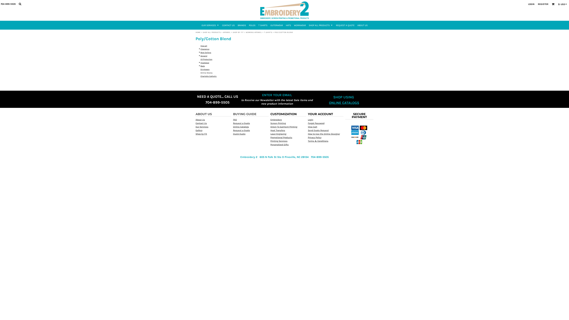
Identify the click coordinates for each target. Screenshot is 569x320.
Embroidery (276, 119)
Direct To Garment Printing (283, 126)
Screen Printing (278, 123)
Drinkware (205, 69)
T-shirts (268, 32)
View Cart (312, 126)
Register (543, 4)
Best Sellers (205, 52)
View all (203, 46)
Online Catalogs (241, 126)
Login (531, 4)
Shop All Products (212, 32)
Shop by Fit (238, 32)
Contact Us (201, 123)
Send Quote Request (318, 130)
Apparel (227, 32)
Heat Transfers (277, 130)
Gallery (199, 130)
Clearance (204, 49)
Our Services (202, 126)
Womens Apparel (254, 32)
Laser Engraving (278, 134)
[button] (20, 4)
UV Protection (206, 59)
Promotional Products (281, 137)
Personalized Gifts (279, 144)
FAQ (235, 119)
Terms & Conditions (318, 141)
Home (198, 32)
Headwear (204, 63)
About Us (200, 119)
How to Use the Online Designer (324, 134)
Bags (202, 66)
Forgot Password (316, 123)
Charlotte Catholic (208, 76)
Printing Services (278, 141)
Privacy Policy (314, 137)
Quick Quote (239, 134)
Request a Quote (241, 123)
